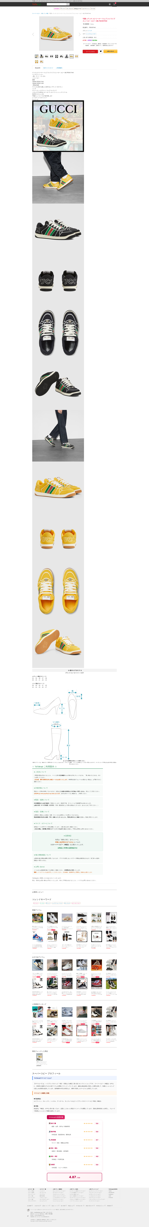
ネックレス (70, 8)
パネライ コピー (43, 1197)
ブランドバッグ (31, 1194)
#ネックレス (67, 903)
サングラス (42, 1194)
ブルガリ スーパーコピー (58, 1194)
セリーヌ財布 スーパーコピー (76, 1196)
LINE (110, 1196)
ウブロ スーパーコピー (58, 1199)
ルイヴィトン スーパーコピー (96, 1191)
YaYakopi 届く (79, 1205)
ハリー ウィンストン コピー (76, 1201)
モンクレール (43, 1192)
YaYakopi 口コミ (100, 1205)
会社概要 (29, 1205)
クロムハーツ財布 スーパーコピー (78, 1199)
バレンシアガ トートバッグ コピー (97, 1199)
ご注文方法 (36, 1205)
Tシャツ (63, 8)
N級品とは (70, 1205)
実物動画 (109, 1205)
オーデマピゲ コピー (44, 1199)
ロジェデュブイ (43, 1201)
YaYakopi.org (41, 1221)
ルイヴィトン (86, 8)
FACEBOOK (111, 1192)
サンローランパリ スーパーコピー (78, 1197)
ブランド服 (30, 1199)
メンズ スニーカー (91, 34)
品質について (45, 1205)
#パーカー (36, 903)
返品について (55, 1205)
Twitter (110, 1191)
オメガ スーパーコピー (58, 1192)
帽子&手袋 (42, 1196)
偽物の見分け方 (89, 1205)
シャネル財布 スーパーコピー (76, 1192)
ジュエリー (42, 1191)
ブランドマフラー (32, 1201)
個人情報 (63, 1205)
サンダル (42, 903)
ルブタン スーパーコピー (95, 1194)
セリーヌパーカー (76, 903)
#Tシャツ (48, 903)
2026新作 (56, 8)
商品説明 (37, 68)
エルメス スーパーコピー (95, 1197)
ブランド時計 (31, 1191)
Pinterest (111, 1197)
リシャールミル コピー (58, 1201)
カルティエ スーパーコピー (59, 1196)
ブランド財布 (31, 1192)
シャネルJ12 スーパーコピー (59, 1197)
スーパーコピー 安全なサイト (36, 1209)
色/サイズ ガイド (48, 68)
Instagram (111, 1194)
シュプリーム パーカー (57, 903)
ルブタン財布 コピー (74, 1194)
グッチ (90, 30)
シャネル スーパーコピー (95, 1196)
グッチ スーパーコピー (94, 1201)
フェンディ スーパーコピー (95, 1192)
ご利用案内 (59, 68)
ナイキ (93, 8)
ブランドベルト (31, 1197)
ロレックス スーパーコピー (59, 1191)
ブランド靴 (30, 1196)
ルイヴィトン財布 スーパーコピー (78, 1191)
